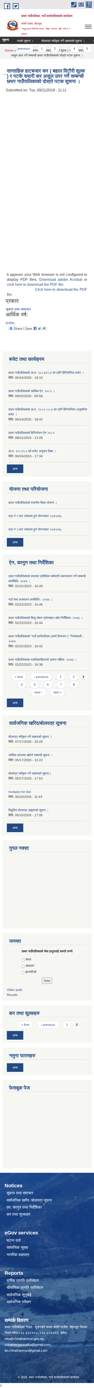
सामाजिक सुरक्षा (17, 1247)
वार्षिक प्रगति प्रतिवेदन (23, 1280)
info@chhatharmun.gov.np (24, 1339)
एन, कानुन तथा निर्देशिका (24, 1207)
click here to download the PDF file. (35, 284)
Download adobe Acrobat (61, 279)
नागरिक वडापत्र (18, 1255)
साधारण (30, 966)
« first (19, 677)
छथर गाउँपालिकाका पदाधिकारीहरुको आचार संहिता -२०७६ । (42, 659)
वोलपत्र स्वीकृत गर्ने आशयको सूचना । (56, 41)
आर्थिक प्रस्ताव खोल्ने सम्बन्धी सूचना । (30, 755)
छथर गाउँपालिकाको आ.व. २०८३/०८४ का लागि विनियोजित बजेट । (46, 372)
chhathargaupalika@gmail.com (28, 1344)
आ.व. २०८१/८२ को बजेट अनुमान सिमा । (32, 451)
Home (9, 50)
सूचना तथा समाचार (18, 309)
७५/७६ (10, 323)
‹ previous (41, 677)
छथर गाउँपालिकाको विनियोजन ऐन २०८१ (31, 433)
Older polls (14, 990)
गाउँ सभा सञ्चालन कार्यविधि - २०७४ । (30, 599)
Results (12, 995)
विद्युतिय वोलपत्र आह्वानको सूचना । (28, 810)
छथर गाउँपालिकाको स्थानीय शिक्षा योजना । (32, 502)
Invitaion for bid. (19, 792)
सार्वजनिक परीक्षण (19, 1302)
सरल (28, 959)
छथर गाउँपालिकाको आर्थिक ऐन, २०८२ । (31, 391)
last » (57, 692)
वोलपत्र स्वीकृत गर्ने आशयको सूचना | (29, 773)
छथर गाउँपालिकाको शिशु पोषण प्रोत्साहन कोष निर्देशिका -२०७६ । (45, 618)
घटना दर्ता (14, 1240)
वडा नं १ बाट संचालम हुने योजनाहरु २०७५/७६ (35, 516)
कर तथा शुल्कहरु (19, 1214)
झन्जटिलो (31, 972)
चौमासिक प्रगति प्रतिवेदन (25, 1287)
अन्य (15, 469)
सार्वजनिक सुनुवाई (19, 1295)
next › (38, 692)
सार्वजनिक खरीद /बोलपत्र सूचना (29, 1200)
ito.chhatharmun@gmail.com (26, 1350)
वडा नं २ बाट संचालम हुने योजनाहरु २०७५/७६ (35, 529)
